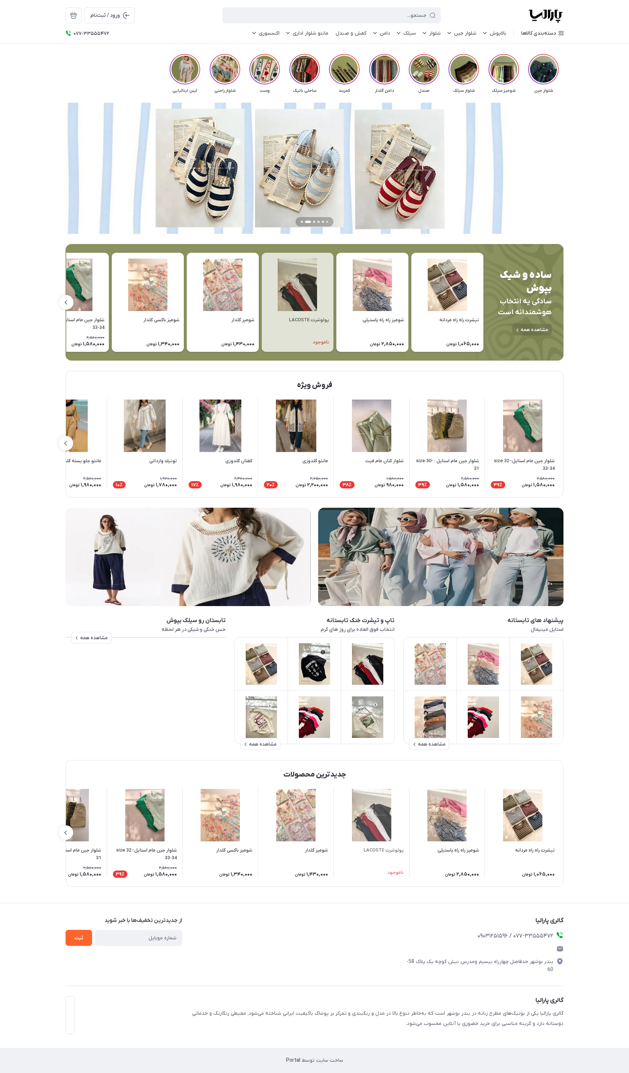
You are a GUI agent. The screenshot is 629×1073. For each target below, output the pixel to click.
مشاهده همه (534, 330)
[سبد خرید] (74, 15)
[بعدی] (65, 69)
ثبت (78, 938)
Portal (293, 1060)
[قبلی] (563, 69)
